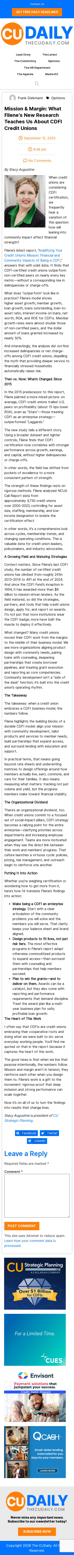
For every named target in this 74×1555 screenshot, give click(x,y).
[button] (26, 1133)
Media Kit (51, 74)
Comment (13, 1171)
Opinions (54, 61)
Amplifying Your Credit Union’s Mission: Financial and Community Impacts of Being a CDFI (33, 255)
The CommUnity (25, 61)
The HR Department (37, 67)
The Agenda (25, 74)
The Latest (49, 54)
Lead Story (23, 54)
